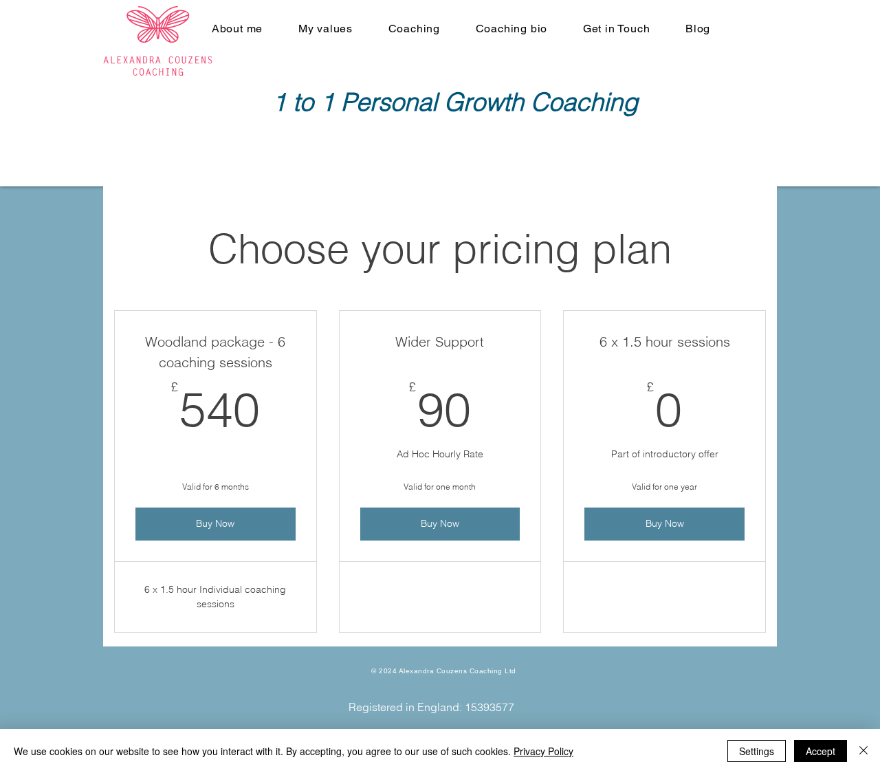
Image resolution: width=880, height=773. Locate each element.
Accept (820, 751)
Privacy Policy (543, 751)
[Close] (863, 751)
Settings (756, 751)
